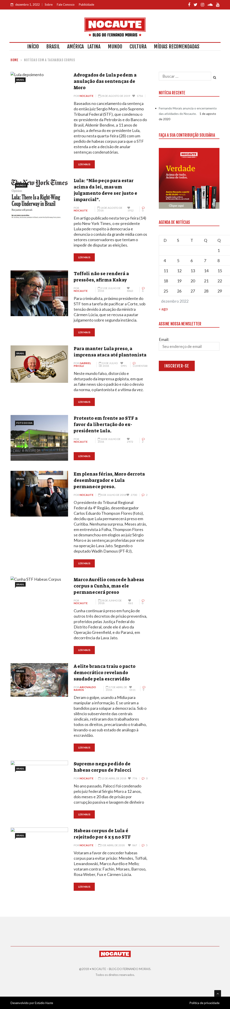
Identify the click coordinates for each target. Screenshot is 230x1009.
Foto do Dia (24, 423)
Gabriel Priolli (82, 364)
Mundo (115, 46)
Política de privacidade (204, 1003)
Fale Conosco (66, 4)
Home (14, 60)
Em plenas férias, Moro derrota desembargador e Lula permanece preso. (109, 480)
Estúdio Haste (44, 1003)
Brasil (53, 46)
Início (33, 46)
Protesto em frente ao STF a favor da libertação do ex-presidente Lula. (106, 424)
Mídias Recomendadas (176, 46)
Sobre (49, 4)
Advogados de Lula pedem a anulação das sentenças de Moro (105, 81)
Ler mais (84, 164)
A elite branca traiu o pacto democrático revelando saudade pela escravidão (104, 672)
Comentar (140, 365)
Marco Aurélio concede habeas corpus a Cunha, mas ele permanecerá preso (109, 586)
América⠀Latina (83, 46)
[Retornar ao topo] (217, 993)
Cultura (138, 46)
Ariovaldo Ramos (85, 688)
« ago (163, 308)
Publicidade (86, 4)
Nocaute (86, 95)
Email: (164, 339)
